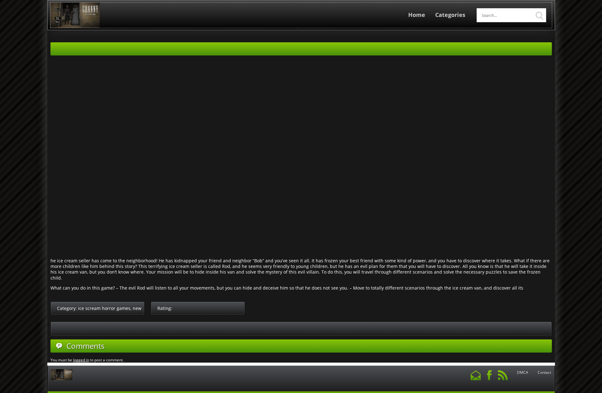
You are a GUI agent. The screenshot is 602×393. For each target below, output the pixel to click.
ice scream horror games (104, 308)
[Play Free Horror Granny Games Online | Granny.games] (75, 26)
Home (416, 14)
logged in (81, 360)
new (137, 308)
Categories (450, 14)
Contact (544, 372)
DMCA (522, 372)
